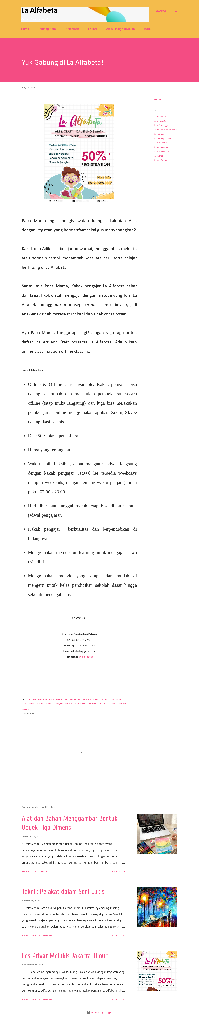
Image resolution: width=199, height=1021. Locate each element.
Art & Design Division (120, 29)
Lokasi (92, 29)
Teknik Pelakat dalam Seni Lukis (63, 892)
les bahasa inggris (161, 125)
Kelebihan (72, 29)
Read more (118, 871)
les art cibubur (160, 117)
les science (158, 156)
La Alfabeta (39, 11)
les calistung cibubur (162, 138)
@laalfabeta (86, 656)
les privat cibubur (161, 151)
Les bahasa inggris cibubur (165, 130)
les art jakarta (160, 121)
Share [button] (157, 99)
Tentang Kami (47, 29)
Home (25, 29)
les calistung (159, 134)
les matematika (160, 143)
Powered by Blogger (101, 1012)
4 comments (39, 871)
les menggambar (161, 147)
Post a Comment (42, 935)
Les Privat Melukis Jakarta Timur (65, 956)
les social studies (161, 160)
